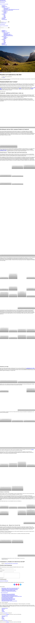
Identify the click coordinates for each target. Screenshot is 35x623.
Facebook (7, 614)
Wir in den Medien (4, 19)
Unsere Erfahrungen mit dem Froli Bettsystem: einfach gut (9, 595)
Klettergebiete (4, 43)
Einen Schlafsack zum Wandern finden (7, 600)
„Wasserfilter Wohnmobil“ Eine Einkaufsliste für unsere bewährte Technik (12, 596)
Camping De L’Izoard (3, 150)
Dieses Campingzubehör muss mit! (8, 10)
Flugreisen (5, 13)
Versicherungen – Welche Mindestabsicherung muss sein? (11, 9)
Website (1, 571)
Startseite (1, 72)
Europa (5, 14)
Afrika (4, 16)
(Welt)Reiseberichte (4, 6)
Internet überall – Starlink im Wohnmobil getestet (8, 594)
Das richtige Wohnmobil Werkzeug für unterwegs (8, 598)
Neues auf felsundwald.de (4, 592)
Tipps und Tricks (6, 8)
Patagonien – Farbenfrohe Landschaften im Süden (8, 590)
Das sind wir (3, 5)
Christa (4, 77)
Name (1, 568)
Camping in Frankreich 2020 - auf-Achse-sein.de (11, 563)
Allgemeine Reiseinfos (7, 7)
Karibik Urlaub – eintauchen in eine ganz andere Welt (9, 591)
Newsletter (3, 18)
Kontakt (3, 610)
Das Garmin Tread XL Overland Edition (7, 597)
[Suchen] (8, 21)
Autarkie (32, 449)
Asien (4, 15)
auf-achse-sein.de (5, 620)
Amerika (5, 42)
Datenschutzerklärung (5, 608)
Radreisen (5, 12)
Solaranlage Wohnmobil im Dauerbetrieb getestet (8, 599)
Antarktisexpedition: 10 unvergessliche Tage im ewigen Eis (10, 589)
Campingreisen (6, 11)
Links (2, 609)
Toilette (20, 88)
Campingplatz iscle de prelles (30, 368)
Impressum (3, 616)
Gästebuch (3, 611)
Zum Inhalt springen (2, 0)
